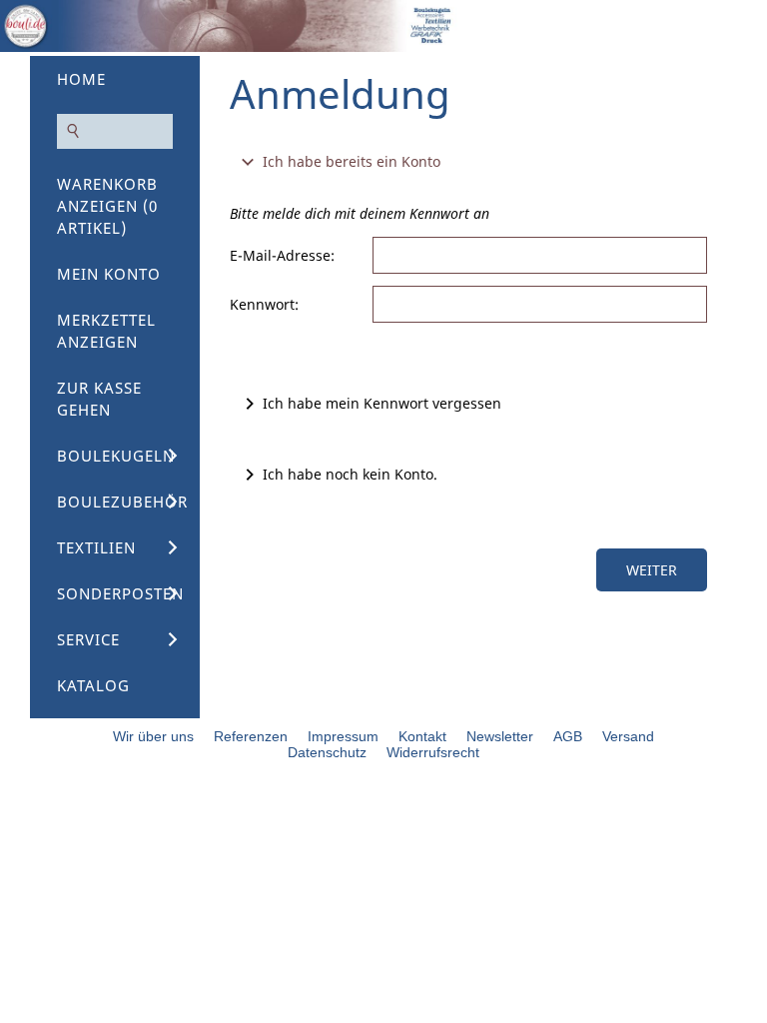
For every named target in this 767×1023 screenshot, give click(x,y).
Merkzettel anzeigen (106, 331)
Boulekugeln (116, 456)
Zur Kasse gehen (99, 399)
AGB (567, 736)
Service (88, 639)
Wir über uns (153, 736)
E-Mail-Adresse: (282, 255)
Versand (628, 736)
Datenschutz (327, 752)
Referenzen (251, 736)
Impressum (343, 736)
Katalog (93, 685)
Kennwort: (264, 304)
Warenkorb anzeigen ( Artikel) (107, 206)
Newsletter (499, 736)
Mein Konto (109, 274)
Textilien (96, 547)
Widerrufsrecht (432, 752)
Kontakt (422, 736)
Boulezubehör (122, 502)
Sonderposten (120, 593)
